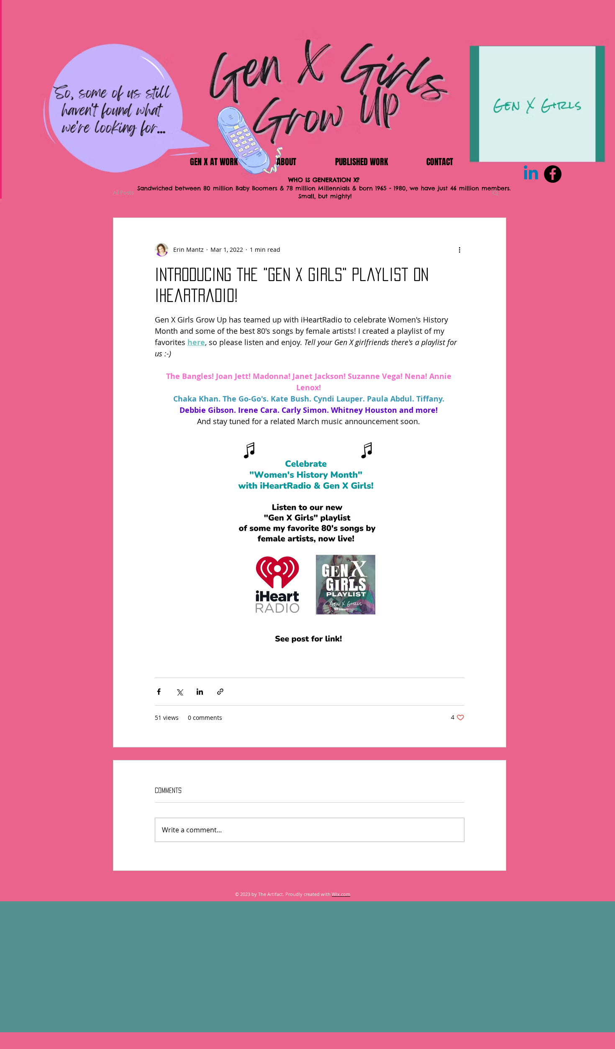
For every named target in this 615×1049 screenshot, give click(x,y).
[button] (496, 192)
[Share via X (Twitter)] (179, 692)
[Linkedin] (531, 174)
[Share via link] (220, 692)
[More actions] (459, 250)
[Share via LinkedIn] (200, 692)
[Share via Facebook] (159, 692)
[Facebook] (552, 174)
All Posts (123, 192)
